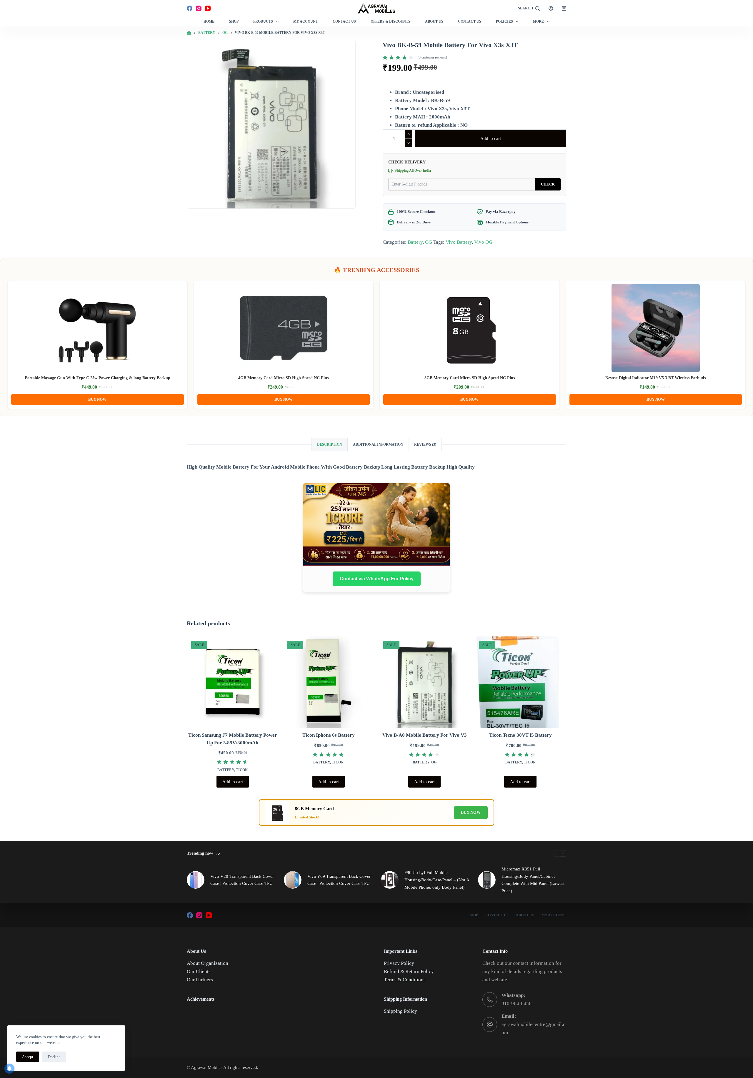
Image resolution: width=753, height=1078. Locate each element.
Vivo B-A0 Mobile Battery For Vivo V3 (424, 735)
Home (209, 21)
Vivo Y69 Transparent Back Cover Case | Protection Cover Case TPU (339, 880)
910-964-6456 (517, 1003)
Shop (234, 21)
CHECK (548, 184)
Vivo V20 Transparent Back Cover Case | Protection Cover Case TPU (242, 880)
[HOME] (189, 33)
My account (554, 915)
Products (263, 21)
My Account (305, 21)
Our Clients (199, 971)
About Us (434, 21)
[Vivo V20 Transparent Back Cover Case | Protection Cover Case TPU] (195, 880)
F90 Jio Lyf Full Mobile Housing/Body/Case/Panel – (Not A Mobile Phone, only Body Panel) (436, 880)
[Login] (551, 8)
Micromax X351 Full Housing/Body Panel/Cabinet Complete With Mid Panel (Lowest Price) (533, 880)
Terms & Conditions (405, 979)
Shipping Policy (400, 1011)
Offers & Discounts (390, 21)
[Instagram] (198, 8)
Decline (54, 1056)
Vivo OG (483, 242)
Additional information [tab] (378, 444)
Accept (27, 1056)
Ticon (242, 770)
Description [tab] (329, 444)
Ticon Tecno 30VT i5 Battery (520, 735)
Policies (504, 21)
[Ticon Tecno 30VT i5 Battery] (520, 682)
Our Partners (200, 979)
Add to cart (490, 138)
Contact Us (344, 21)
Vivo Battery (459, 242)
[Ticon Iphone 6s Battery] (328, 682)
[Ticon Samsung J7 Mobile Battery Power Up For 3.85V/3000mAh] (232, 682)
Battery (415, 242)
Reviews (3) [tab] (425, 444)
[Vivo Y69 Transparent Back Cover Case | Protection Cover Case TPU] (292, 880)
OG (428, 242)
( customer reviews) (432, 57)
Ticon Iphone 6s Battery (328, 735)
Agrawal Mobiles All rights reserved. (224, 1067)
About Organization (207, 963)
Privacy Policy (399, 963)
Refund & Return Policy (409, 971)
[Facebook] (189, 8)
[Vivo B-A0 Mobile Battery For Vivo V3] (424, 682)
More (538, 21)
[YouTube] (208, 8)
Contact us (469, 21)
